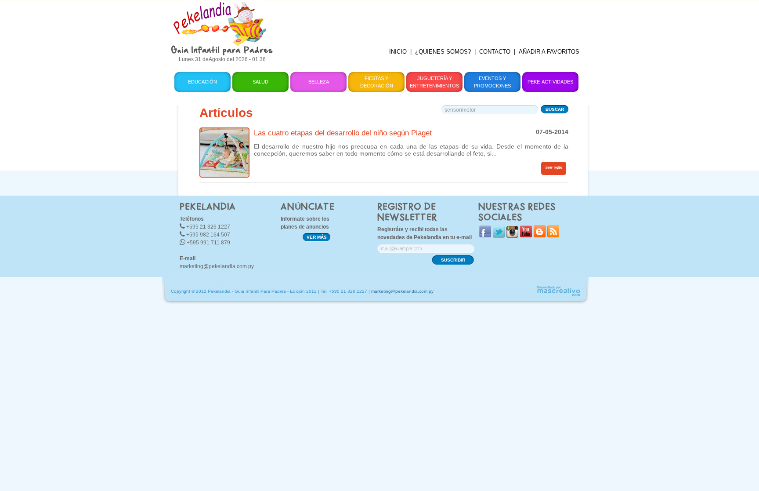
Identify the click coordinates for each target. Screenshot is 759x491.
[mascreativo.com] (558, 295)
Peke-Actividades (550, 81)
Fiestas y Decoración (376, 82)
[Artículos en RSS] (553, 235)
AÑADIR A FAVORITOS (549, 51)
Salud (260, 81)
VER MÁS (317, 237)
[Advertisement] (433, 20)
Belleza (318, 81)
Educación (202, 81)
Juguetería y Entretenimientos (434, 82)
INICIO (398, 51)
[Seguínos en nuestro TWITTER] (499, 236)
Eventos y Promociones (492, 82)
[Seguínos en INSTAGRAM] (512, 236)
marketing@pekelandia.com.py (217, 266)
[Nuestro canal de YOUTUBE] (526, 235)
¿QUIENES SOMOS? (443, 51)
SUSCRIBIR (453, 260)
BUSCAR (555, 109)
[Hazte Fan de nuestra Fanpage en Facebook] (485, 235)
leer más (554, 168)
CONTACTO (494, 51)
